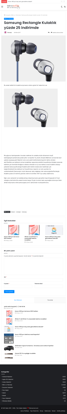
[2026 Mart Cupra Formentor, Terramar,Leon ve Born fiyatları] (9, 348)
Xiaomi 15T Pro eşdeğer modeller (25, 353)
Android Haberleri (7, 376)
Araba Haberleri (6, 382)
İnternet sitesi (38, 283)
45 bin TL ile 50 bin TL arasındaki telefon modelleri (31, 238)
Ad (5, 277)
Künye (41, 411)
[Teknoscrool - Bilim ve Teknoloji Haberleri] (13, 6)
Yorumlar (50, 300)
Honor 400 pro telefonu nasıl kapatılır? (27, 334)
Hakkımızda (47, 411)
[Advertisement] (33, 142)
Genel (4, 393)
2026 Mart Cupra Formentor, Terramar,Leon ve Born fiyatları (34, 346)
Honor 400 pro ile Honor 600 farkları (11, 237)
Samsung (24, 212)
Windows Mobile (6, 401)
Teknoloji (9, 32)
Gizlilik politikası (61, 411)
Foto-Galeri (5, 390)
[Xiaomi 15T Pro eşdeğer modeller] (9, 356)
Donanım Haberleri (7, 387)
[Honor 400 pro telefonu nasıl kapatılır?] (9, 339)
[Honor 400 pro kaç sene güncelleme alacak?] (54, 230)
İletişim (54, 411)
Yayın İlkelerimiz (34, 411)
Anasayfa (7, 15)
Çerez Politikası (25, 411)
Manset (13, 212)
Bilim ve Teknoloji (16, 15)
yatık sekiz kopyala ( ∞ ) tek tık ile (14, 306)
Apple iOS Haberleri (7, 379)
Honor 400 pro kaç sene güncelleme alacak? (20, 1)
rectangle (18, 212)
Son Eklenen (18, 300)
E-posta (6, 283)
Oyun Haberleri (6, 398)
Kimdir (4, 395)
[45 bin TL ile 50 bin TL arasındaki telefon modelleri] (33, 230)
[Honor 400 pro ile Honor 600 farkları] (13, 230)
